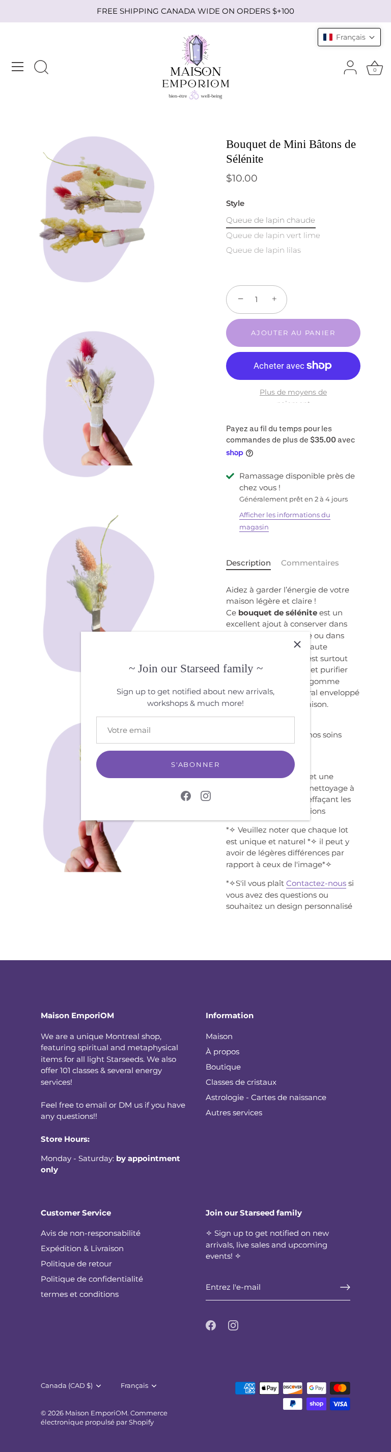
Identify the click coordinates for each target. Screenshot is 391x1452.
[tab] (253, 563)
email (96, 1105)
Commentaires (310, 563)
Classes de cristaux (241, 1082)
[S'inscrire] (345, 1287)
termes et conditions (80, 1294)
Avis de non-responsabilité (91, 1233)
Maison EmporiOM (96, 1413)
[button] (349, 37)
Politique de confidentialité (92, 1279)
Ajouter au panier (293, 333)
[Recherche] (41, 68)
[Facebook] (186, 795)
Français (134, 1385)
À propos (222, 1051)
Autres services (234, 1112)
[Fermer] (297, 644)
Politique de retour (76, 1263)
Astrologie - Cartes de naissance (266, 1097)
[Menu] (18, 66)
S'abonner (195, 764)
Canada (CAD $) (67, 1385)
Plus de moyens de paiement (293, 398)
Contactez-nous (316, 883)
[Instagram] (206, 795)
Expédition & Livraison (82, 1248)
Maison (219, 1036)
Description (248, 563)
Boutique (223, 1067)
